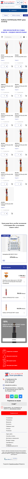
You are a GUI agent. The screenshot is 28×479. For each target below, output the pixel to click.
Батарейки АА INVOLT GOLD (10, 254)
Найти (24, 6)
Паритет (3, 60)
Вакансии (8, 422)
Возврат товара (10, 440)
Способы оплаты (10, 436)
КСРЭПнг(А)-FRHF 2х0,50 (21, 56)
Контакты (8, 424)
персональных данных (15, 408)
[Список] (26, 37)
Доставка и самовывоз (12, 438)
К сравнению (6, 62)
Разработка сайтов (13, 464)
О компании (9, 418)
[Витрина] (23, 37)
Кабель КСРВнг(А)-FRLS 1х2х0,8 (10, 297)
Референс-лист (10, 426)
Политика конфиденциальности (12, 445)
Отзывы (8, 428)
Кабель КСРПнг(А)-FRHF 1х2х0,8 (11, 312)
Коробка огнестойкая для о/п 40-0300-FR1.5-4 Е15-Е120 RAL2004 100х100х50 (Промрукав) (12, 282)
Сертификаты (9, 442)
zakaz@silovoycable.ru (11, 385)
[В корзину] (24, 281)
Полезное (8, 430)
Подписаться (14, 413)
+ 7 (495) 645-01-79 (11, 379)
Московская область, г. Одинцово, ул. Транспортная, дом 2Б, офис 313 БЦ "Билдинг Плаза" (14, 389)
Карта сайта (9, 434)
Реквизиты (9, 420)
